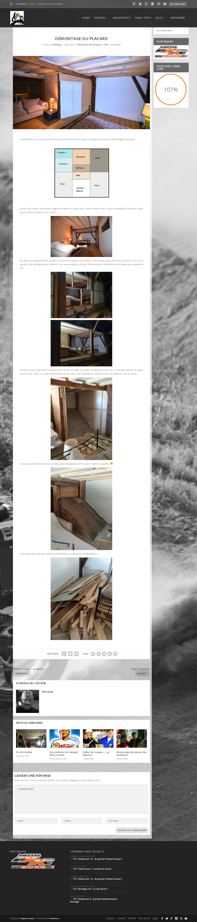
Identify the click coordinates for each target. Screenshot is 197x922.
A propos (110, 918)
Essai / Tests (143, 18)
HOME (85, 18)
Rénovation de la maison (89, 44)
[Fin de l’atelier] (31, 738)
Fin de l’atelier (24, 752)
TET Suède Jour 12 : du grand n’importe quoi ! (97, 858)
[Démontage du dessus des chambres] (132, 738)
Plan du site (144, 918)
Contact (121, 918)
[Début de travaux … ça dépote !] (98, 738)
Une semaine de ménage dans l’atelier (64, 753)
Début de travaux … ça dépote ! (96, 753)
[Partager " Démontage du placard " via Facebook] (64, 654)
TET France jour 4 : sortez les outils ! (92, 868)
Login (155, 918)
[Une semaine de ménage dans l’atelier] (65, 738)
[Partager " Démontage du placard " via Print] (76, 654)
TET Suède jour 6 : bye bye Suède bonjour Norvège (93, 900)
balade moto (122, 18)
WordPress (54, 918)
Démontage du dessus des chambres (132, 753)
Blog (159, 18)
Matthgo (57, 44)
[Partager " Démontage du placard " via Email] (70, 654)
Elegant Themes (27, 918)
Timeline (132, 918)
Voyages (99, 18)
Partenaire (177, 18)
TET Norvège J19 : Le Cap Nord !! (90, 888)
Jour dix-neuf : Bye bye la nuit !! (45, 3)
